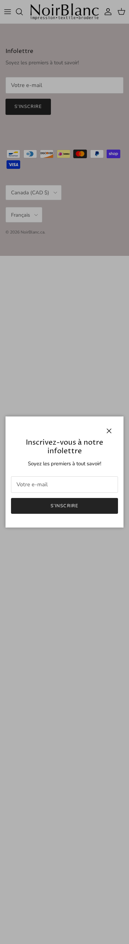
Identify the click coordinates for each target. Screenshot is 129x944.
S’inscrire (64, 506)
